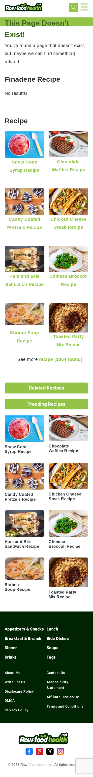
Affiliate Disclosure (63, 697)
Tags (51, 657)
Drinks (11, 657)
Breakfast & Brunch (23, 638)
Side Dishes (58, 638)
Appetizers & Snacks (24, 629)
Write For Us (15, 682)
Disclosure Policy (19, 691)
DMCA (10, 701)
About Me (13, 673)
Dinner (11, 647)
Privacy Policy (17, 710)
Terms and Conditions (65, 706)
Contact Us (56, 673)
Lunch (52, 629)
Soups (53, 647)
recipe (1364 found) (61, 359)
